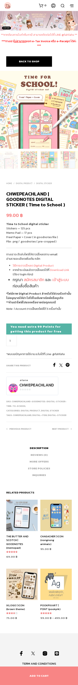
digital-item (39, 415)
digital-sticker (57, 415)
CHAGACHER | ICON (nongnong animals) (51, 540)
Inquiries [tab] (39, 475)
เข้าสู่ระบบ (60, 280)
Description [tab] (39, 448)
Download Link (59, 270)
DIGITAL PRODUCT (24, 183)
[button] (42, 5)
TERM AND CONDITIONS (39, 663)
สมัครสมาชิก (34, 280)
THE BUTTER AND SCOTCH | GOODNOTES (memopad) (17, 542)
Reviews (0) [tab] (39, 455)
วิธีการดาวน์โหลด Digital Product (33, 265)
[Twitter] (62, 365)
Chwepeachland (36, 385)
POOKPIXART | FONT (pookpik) (50, 607)
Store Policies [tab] (39, 468)
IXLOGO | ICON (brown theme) (15, 607)
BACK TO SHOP (29, 61)
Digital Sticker (44, 183)
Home (9, 183)
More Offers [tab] (39, 462)
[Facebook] (55, 365)
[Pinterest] (69, 365)
